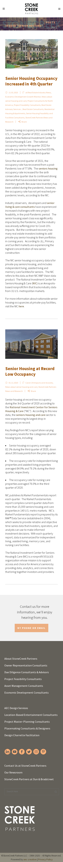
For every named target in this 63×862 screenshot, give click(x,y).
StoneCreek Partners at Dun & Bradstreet (29, 779)
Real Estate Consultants (33, 109)
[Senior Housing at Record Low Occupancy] (31, 344)
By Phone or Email (32, 628)
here (21, 306)
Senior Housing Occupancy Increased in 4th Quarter (31, 81)
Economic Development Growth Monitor (23, 96)
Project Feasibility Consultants (27, 105)
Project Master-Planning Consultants (27, 721)
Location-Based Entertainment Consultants (31, 715)
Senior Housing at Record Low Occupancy (29, 371)
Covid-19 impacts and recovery (39, 382)
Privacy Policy (45, 859)
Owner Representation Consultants (25, 665)
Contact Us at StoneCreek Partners (25, 765)
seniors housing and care (31, 415)
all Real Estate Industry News (38, 92)
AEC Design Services (16, 708)
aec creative (30, 859)
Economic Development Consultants (26, 692)
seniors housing (48, 168)
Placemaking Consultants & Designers (27, 728)
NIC (35, 283)
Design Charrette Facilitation (21, 735)
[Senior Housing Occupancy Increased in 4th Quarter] (31, 54)
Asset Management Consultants (23, 685)
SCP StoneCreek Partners (24, 22)
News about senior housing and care (21, 387)
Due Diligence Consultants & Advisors (26, 672)
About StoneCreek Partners (20, 658)
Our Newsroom (13, 772)
